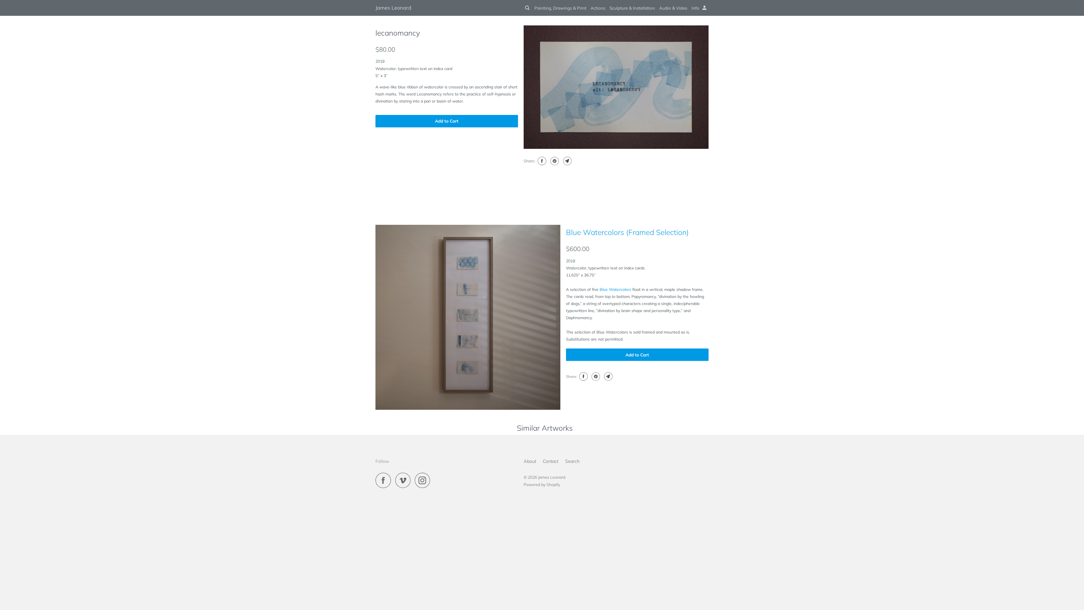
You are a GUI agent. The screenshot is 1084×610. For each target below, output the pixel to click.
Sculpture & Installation (632, 8)
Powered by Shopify (542, 484)
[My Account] (705, 8)
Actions (598, 8)
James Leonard (393, 8)
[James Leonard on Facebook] (384, 480)
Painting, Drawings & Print (560, 8)
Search (572, 461)
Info (695, 8)
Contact (550, 461)
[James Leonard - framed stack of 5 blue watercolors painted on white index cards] (467, 317)
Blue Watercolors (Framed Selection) (627, 232)
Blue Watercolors (615, 289)
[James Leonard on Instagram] (424, 480)
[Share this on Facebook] (541, 161)
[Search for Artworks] (527, 8)
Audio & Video (673, 8)
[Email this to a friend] (567, 161)
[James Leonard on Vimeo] (404, 480)
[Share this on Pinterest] (554, 161)
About (530, 461)
